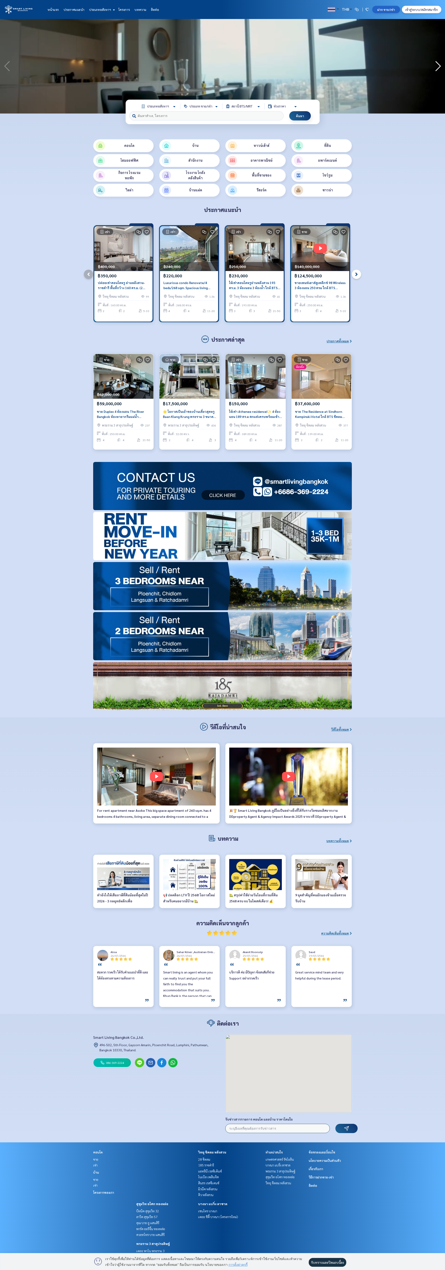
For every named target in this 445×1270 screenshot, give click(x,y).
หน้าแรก (53, 9)
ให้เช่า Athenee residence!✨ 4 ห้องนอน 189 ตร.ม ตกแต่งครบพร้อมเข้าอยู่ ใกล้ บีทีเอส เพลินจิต (254, 414)
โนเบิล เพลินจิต (208, 1177)
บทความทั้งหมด (337, 841)
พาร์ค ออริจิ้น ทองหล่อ (150, 1229)
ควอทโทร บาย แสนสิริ (150, 1234)
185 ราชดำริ (206, 1165)
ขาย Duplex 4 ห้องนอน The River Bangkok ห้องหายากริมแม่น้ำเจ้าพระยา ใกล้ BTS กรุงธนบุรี (120, 414)
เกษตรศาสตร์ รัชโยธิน (280, 1159)
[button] (438, 66)
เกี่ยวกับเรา (316, 1169)
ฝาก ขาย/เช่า (386, 9)
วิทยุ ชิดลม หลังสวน (212, 1152)
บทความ (140, 9)
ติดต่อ (155, 9)
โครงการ (124, 9)
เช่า (95, 1165)
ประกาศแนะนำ (74, 9)
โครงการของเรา (103, 1192)
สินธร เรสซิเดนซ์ (208, 1183)
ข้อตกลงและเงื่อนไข (322, 1152)
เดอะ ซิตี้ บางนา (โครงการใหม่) (218, 1217)
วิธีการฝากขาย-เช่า (321, 1177)
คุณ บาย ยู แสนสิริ (147, 1223)
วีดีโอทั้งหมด (340, 729)
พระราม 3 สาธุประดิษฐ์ (153, 1244)
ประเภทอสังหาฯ (100, 9)
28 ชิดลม (204, 1159)
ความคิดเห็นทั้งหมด (335, 933)
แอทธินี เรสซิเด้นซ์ (210, 1171)
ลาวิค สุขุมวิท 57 (147, 1217)
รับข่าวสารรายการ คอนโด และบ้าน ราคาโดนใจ (259, 1119)
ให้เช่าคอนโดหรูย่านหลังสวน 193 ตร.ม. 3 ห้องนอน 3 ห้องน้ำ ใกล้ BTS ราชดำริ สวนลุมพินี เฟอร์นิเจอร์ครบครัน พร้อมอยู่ (254, 286)
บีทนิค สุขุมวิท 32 (147, 1211)
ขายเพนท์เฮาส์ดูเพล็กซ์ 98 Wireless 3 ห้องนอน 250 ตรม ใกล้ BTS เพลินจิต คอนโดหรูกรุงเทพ (320, 286)
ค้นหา (300, 116)
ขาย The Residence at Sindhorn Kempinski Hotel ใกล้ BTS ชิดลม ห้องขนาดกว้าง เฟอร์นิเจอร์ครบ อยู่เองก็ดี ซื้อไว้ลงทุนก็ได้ (320, 414)
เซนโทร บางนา (207, 1211)
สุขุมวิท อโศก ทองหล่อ (152, 1204)
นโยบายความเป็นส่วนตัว (325, 1160)
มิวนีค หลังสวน (207, 1189)
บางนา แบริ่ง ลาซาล (212, 1204)
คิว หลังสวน (205, 1195)
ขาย (95, 1159)
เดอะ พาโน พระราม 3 (150, 1251)
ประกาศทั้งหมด (338, 341)
